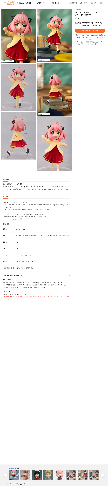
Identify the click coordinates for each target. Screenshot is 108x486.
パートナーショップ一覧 (14, 219)
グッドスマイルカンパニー (25, 255)
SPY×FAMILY (79, 9)
